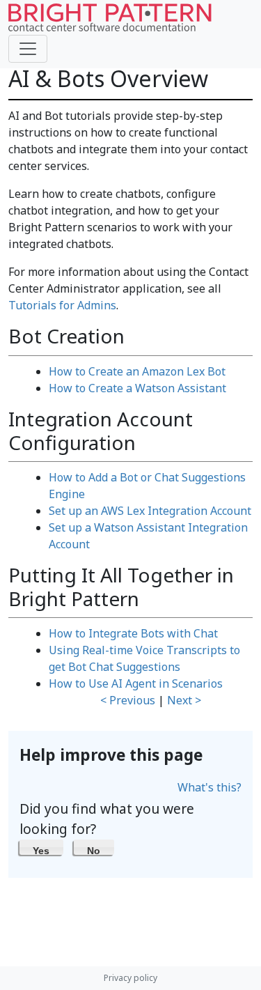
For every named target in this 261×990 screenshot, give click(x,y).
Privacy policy (130, 978)
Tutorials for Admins (62, 305)
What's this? (209, 787)
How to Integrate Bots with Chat (133, 633)
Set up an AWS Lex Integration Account (150, 510)
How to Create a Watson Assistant (137, 388)
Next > (184, 700)
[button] (41, 847)
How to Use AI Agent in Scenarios (136, 683)
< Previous (127, 700)
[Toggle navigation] (27, 49)
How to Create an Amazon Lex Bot (137, 371)
